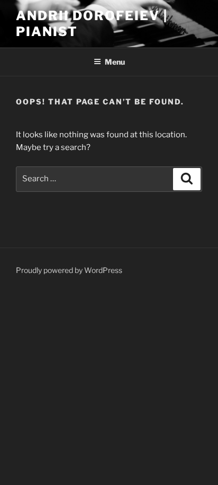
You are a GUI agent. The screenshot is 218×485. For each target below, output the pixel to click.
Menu (115, 61)
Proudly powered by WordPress (69, 270)
